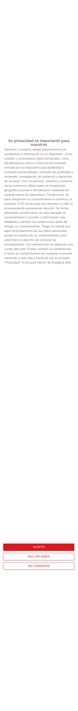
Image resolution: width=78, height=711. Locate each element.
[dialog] (39, 355)
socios (37, 149)
